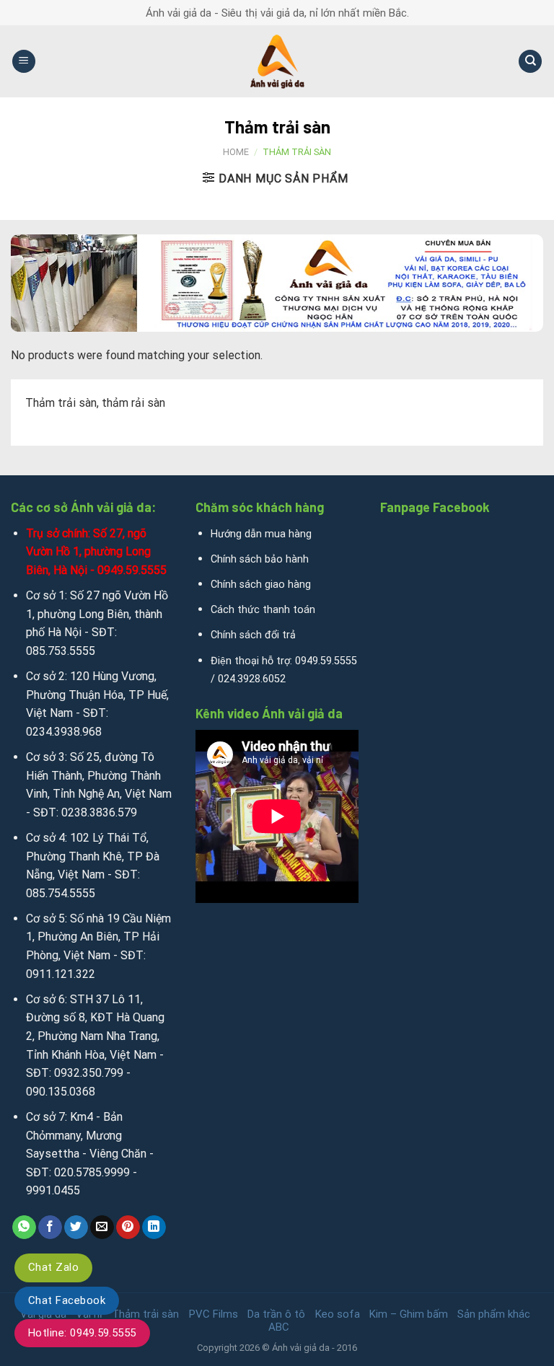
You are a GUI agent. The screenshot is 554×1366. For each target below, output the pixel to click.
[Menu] (23, 62)
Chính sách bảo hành (260, 559)
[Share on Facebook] (50, 1227)
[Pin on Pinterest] (128, 1227)
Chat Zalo (53, 1267)
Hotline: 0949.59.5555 (82, 1332)
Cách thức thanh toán (263, 610)
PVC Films (213, 1314)
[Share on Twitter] (76, 1227)
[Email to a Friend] (102, 1227)
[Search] (530, 62)
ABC (278, 1327)
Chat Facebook (66, 1300)
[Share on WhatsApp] (24, 1227)
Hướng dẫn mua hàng (261, 534)
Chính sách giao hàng (261, 584)
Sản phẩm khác (493, 1314)
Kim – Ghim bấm (408, 1314)
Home (236, 151)
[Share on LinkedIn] (154, 1227)
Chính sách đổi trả (253, 635)
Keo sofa (337, 1314)
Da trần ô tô (276, 1314)
